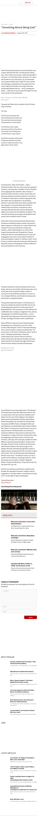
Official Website (6, 483)
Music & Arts (4, 24)
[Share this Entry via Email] (5, 819)
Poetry (11, 24)
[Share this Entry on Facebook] (16, 819)
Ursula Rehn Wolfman (9, 33)
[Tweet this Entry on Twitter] (21, 819)
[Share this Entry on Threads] (32, 819)
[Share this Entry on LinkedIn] (27, 819)
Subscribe (27, 2)
